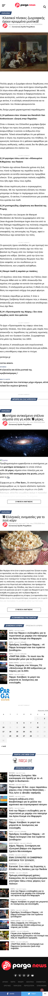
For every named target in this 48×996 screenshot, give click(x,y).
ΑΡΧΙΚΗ (5, 982)
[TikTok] (28, 975)
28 (31, 736)
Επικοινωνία (41, 986)
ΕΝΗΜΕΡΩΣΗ (41, 982)
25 (10, 736)
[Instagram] (24, 975)
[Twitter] (19, 975)
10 (3, 727)
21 (31, 732)
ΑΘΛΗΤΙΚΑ (30, 982)
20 (24, 732)
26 (17, 736)
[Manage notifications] (42, 990)
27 (24, 736)
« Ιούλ (3, 746)
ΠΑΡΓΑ (13, 982)
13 (24, 727)
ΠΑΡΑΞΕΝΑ (17, 986)
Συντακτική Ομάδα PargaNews (23, 27)
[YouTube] (32, 975)
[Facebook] (15, 975)
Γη (8, 477)
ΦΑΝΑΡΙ (21, 982)
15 (38, 727)
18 (10, 732)
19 (17, 732)
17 (3, 732)
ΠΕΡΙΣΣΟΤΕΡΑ (29, 986)
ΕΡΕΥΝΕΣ (7, 986)
